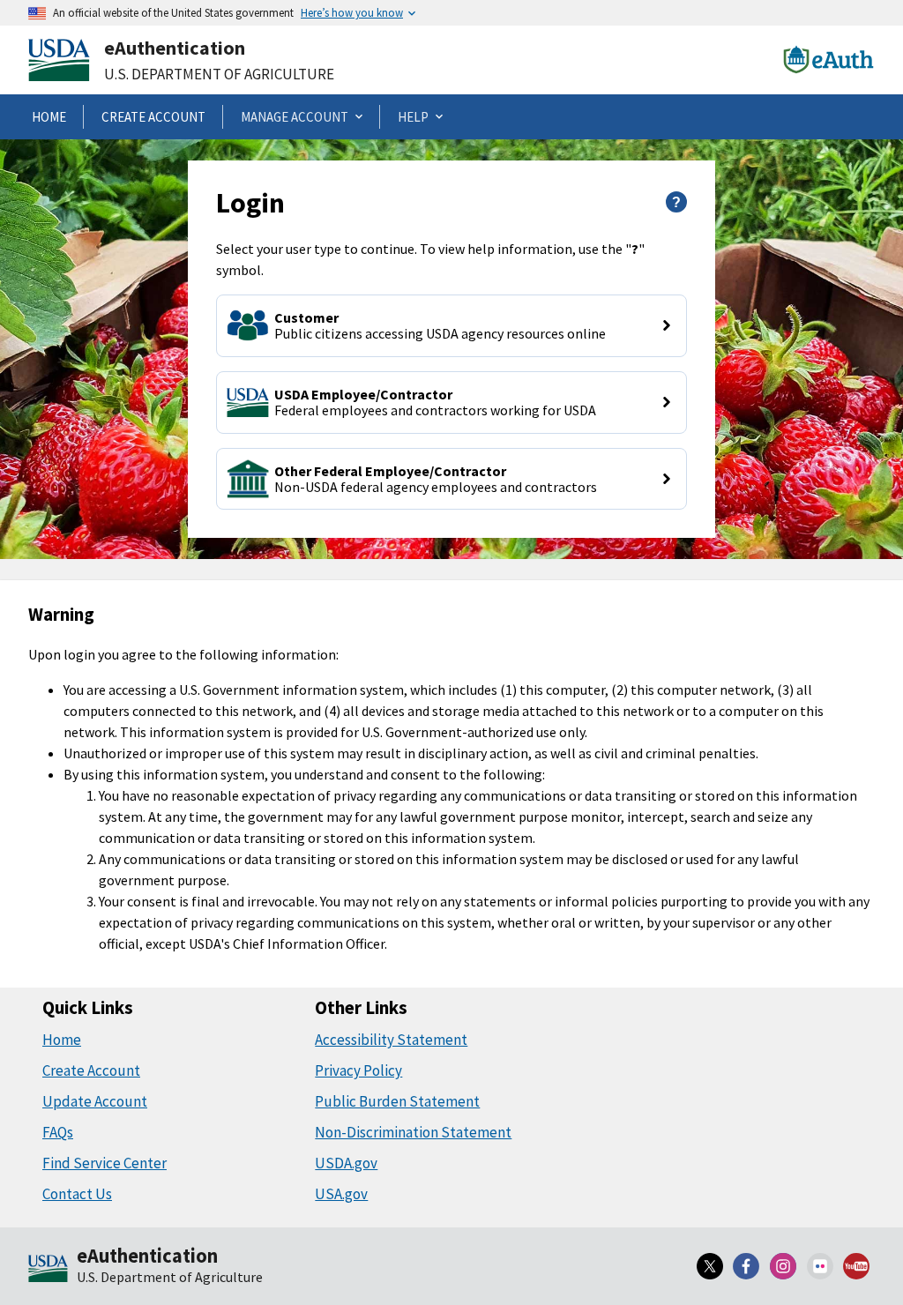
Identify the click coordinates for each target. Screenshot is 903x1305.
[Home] (48, 1270)
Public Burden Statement (397, 1101)
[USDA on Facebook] (746, 1266)
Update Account (94, 1101)
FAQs (57, 1132)
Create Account (91, 1070)
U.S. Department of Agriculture (219, 74)
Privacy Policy (358, 1070)
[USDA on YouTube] (856, 1266)
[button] (451, 326)
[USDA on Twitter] (709, 1266)
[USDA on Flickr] (820, 1266)
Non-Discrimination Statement (413, 1132)
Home (61, 1039)
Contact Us (77, 1194)
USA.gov (341, 1194)
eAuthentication (174, 47)
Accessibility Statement (391, 1039)
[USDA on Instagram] (783, 1266)
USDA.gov (346, 1163)
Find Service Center (104, 1163)
